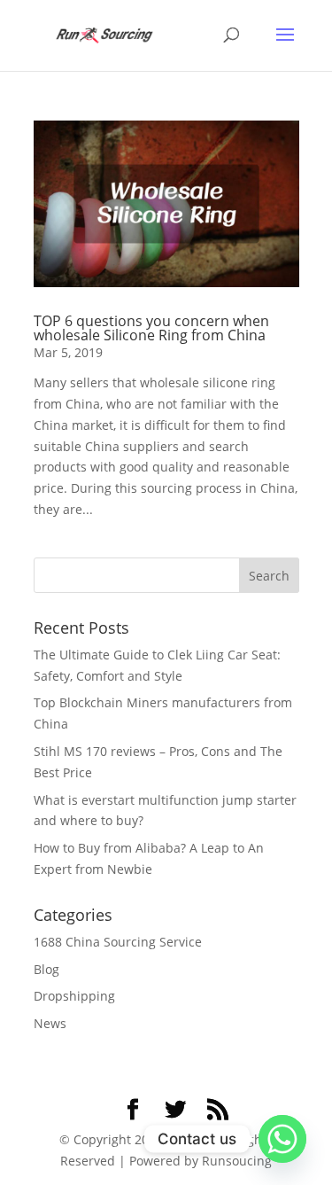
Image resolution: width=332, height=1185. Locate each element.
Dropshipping (74, 995)
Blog (46, 969)
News (50, 1023)
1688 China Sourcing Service (118, 941)
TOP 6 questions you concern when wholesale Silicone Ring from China (151, 328)
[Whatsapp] (282, 1139)
